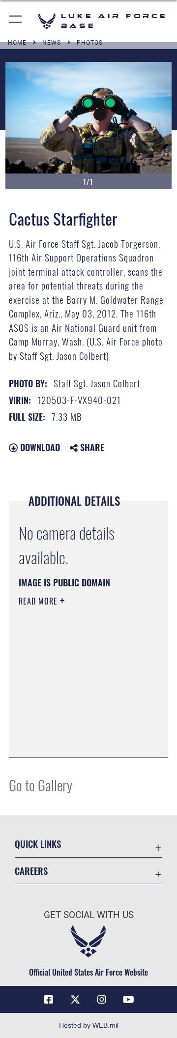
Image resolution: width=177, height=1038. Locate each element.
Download (39, 447)
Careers (31, 871)
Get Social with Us (89, 915)
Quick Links (38, 843)
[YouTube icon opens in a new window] (128, 999)
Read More (39, 601)
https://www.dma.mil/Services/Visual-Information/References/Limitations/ (78, 739)
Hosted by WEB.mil (88, 1025)
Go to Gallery (40, 784)
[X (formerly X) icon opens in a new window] (75, 999)
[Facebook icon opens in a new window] (48, 999)
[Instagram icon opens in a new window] (101, 999)
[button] (16, 21)
